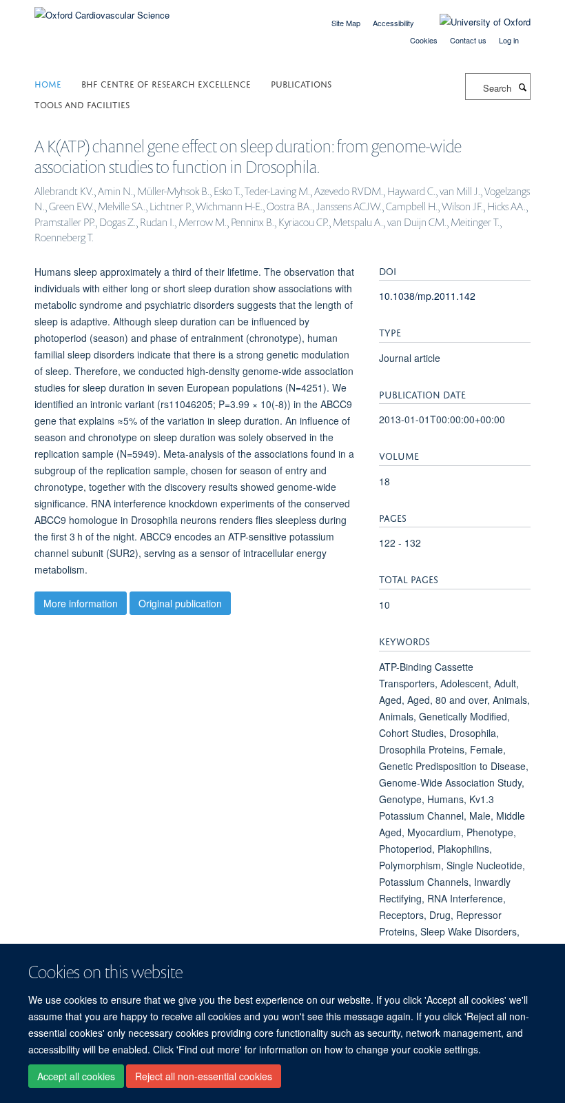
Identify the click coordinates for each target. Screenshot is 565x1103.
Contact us (468, 39)
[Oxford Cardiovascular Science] (102, 10)
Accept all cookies (76, 1076)
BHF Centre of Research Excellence (166, 83)
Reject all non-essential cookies (203, 1076)
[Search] (522, 86)
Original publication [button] (180, 603)
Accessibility (393, 22)
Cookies (424, 39)
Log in (509, 39)
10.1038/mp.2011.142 (427, 296)
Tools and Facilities (82, 103)
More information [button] (80, 603)
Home (47, 83)
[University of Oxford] (475, 22)
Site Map (345, 22)
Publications (301, 83)
